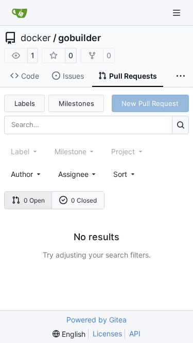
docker (36, 38)
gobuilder (79, 38)
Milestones (76, 103)
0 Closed (84, 200)
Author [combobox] (22, 174)
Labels (24, 103)
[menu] (125, 174)
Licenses (107, 333)
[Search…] (180, 125)
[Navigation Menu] (177, 12)
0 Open (34, 200)
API (135, 333)
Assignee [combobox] (73, 174)
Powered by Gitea (96, 319)
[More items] (180, 76)
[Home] (19, 13)
